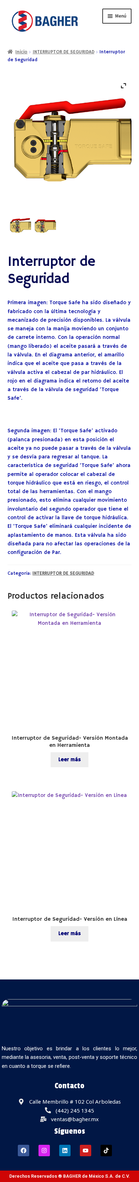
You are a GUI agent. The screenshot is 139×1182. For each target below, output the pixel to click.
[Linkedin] (65, 1150)
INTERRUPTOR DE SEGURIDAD (63, 52)
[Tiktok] (106, 1150)
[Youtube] (85, 1150)
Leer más (69, 759)
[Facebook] (23, 1150)
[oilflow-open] (20, 225)
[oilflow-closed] (45, 225)
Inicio (21, 52)
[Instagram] (44, 1150)
